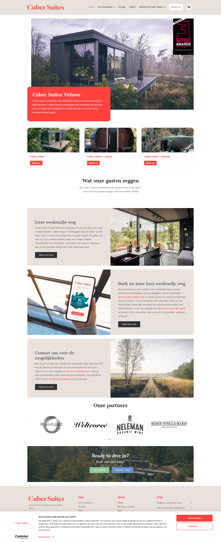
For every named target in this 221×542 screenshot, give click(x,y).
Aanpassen (193, 526)
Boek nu (176, 7)
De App (122, 7)
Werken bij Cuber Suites (151, 7)
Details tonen (45, 537)
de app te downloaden (78, 371)
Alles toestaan (194, 518)
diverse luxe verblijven (129, 297)
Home (91, 7)
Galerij (132, 7)
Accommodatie (105, 7)
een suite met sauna (175, 308)
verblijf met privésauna (60, 379)
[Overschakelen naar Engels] (189, 7)
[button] (30, 423)
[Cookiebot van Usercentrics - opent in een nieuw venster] (21, 537)
